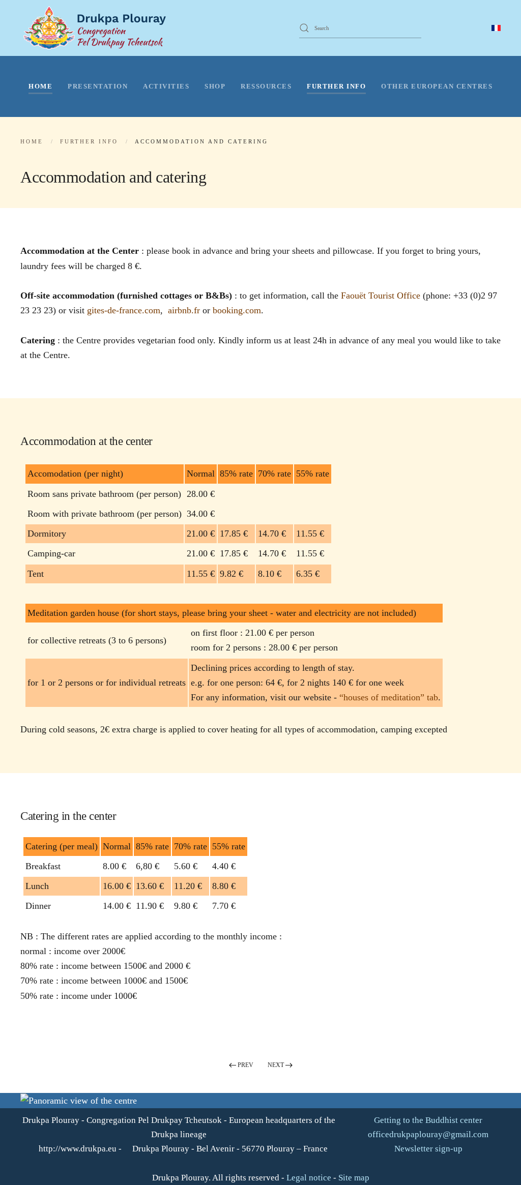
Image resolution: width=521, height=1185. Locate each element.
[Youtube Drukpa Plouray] (463, 27)
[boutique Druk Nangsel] (435, 27)
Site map (353, 1177)
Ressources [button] (266, 86)
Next (276, 1065)
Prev (245, 1065)
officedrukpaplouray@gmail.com (428, 1134)
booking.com (237, 310)
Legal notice (308, 1177)
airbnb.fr (184, 310)
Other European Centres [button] (437, 86)
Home (40, 86)
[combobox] (360, 28)
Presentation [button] (98, 86)
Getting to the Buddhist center (427, 1120)
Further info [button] (336, 86)
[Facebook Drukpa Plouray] (449, 27)
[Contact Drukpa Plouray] (477, 27)
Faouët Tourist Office (380, 295)
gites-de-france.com (123, 310)
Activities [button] (166, 86)
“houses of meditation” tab (388, 697)
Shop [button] (215, 86)
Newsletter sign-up (427, 1148)
